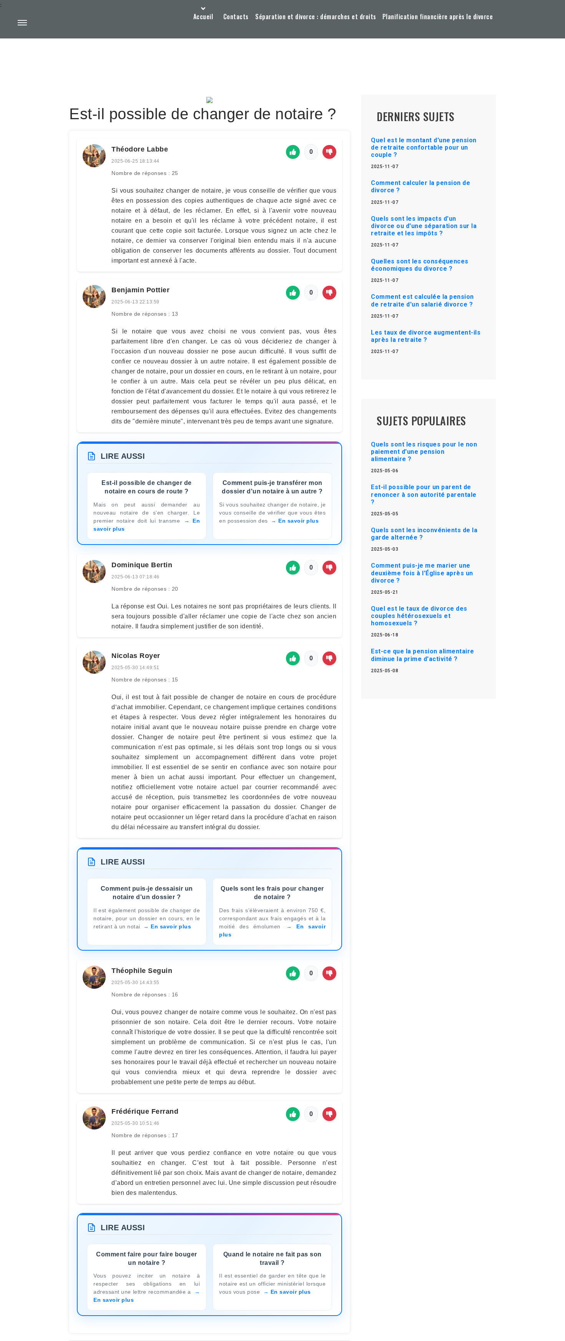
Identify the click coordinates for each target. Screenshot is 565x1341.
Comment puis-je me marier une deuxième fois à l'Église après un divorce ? (422, 573)
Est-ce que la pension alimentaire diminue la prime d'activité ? (422, 655)
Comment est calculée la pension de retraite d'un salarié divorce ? (422, 300)
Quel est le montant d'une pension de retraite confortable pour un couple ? (424, 147)
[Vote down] (329, 152)
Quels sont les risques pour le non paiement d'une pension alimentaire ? (424, 452)
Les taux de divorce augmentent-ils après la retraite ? (425, 336)
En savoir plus (298, 521)
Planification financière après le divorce (437, 16)
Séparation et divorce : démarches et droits (315, 16)
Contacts (236, 16)
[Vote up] (293, 152)
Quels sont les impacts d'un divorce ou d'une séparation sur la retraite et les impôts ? (424, 226)
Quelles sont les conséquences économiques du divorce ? (420, 265)
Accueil (203, 16)
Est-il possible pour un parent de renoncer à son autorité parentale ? (424, 494)
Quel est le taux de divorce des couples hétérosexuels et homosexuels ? (419, 616)
